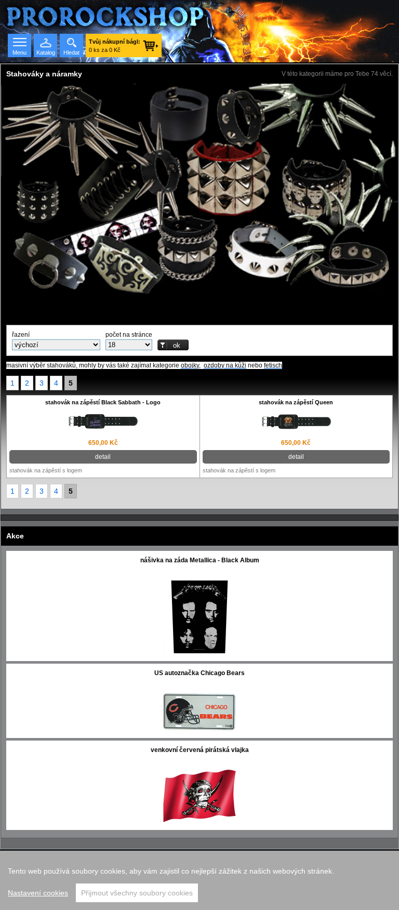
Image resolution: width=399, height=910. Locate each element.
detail (103, 456)
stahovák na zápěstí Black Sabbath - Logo (103, 402)
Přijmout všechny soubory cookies (137, 893)
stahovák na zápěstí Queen (296, 402)
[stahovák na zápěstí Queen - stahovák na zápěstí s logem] (296, 423)
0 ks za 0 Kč (114, 45)
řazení (21, 334)
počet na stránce (128, 334)
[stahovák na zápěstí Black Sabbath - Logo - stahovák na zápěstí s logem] (103, 422)
